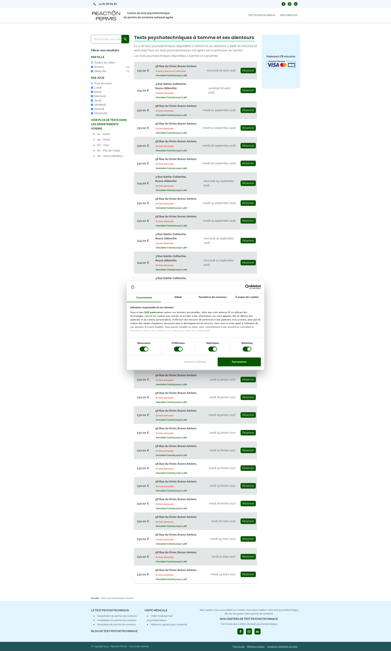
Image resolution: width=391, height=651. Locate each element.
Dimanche (101, 113)
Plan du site (239, 646)
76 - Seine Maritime (110, 156)
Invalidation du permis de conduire (116, 620)
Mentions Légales (256, 646)
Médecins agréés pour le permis (169, 624)
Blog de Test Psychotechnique (114, 631)
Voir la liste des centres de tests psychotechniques (249, 624)
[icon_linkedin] (257, 631)
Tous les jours (103, 83)
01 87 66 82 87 (108, 3)
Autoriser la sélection (195, 361)
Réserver (248, 70)
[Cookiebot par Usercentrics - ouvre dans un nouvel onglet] (247, 287)
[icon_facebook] (240, 631)
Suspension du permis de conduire (117, 616)
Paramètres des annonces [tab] (213, 297)
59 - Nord (103, 139)
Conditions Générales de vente (282, 646)
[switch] (178, 349)
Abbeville (111, 71)
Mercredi (100, 96)
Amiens (111, 66)
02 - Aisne (103, 134)
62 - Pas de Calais (108, 150)
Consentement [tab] (144, 297)
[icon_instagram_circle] (289, 4)
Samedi (99, 109)
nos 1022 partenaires (151, 312)
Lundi (98, 87)
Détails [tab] (178, 297)
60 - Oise (103, 145)
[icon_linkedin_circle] (296, 4)
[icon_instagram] (249, 631)
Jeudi (97, 100)
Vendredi (100, 104)
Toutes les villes (104, 62)
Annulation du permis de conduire (116, 624)
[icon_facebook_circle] (283, 4)
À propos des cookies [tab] (247, 297)
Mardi (97, 91)
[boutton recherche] (125, 39)
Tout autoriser (239, 361)
